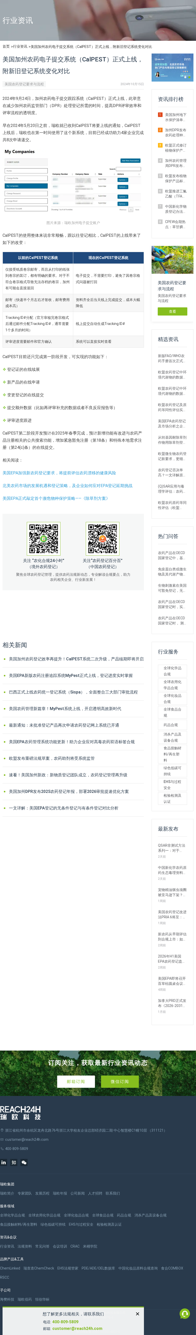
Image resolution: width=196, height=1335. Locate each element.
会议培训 (60, 1246)
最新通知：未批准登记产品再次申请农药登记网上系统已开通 (64, 725)
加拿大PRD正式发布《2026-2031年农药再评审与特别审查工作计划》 (172, 1003)
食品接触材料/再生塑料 (172, 754)
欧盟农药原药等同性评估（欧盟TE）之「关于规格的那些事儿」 (172, 505)
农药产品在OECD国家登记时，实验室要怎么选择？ (172, 604)
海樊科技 (7, 1299)
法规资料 (25, 1246)
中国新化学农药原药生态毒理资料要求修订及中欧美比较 (172, 870)
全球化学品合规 (172, 671)
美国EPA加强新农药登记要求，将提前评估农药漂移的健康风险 (59, 472)
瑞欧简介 (7, 1193)
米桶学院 (90, 1246)
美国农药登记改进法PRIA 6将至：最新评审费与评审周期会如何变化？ (172, 915)
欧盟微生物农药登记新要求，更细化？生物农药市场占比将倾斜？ (172, 456)
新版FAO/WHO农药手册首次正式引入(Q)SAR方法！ (172, 358)
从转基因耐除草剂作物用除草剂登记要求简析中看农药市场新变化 (172, 440)
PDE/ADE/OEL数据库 (98, 1268)
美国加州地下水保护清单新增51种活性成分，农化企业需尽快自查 (176, 117)
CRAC (75, 1246)
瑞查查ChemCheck (38, 1268)
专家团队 (25, 1193)
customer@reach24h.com (77, 1328)
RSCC (4, 1277)
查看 (172, 311)
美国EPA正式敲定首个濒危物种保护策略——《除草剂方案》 (56, 498)
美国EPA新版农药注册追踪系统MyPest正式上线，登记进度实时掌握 (71, 675)
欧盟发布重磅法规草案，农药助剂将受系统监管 (52, 758)
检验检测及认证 (172, 798)
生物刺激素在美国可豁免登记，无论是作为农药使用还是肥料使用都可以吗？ (172, 588)
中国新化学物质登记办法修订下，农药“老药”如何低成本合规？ (176, 209)
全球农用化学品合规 (172, 685)
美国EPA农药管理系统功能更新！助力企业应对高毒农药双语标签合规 (72, 741)
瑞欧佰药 (25, 1299)
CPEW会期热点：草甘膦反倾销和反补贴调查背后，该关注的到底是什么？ (176, 224)
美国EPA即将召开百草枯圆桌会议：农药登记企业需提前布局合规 (172, 981)
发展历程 (42, 1193)
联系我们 (113, 1193)
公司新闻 (77, 1193)
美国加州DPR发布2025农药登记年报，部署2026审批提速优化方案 (69, 791)
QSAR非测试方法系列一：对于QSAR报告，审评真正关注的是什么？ (171, 848)
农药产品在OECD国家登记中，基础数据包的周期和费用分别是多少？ (172, 555)
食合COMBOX (172, 1268)
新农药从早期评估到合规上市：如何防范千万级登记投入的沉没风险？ (172, 937)
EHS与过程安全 (172, 785)
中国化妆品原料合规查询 (138, 1268)
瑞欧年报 (60, 1193)
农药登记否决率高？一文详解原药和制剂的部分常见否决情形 (172, 473)
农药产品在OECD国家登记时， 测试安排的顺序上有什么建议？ (172, 621)
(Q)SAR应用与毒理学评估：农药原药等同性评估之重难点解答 (172, 489)
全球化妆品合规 (172, 698)
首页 (6, 46)
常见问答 (42, 1246)
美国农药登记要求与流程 (24, 84)
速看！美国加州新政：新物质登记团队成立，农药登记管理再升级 (68, 775)
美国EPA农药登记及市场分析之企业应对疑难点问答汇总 (172, 424)
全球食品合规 (172, 712)
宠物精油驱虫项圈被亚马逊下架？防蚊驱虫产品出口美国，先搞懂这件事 (172, 892)
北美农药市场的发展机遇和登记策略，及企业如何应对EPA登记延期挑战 (67, 485)
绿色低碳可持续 (172, 771)
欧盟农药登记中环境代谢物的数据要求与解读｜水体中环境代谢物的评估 (172, 391)
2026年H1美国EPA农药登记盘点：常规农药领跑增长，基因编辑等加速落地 (172, 959)
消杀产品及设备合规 (172, 737)
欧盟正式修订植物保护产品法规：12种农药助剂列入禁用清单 (176, 148)
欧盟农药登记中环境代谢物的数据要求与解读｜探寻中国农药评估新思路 (172, 375)
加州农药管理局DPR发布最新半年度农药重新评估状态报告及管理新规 (176, 163)
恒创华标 (42, 1299)
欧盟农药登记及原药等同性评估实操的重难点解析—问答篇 (172, 407)
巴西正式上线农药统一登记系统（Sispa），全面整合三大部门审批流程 (73, 692)
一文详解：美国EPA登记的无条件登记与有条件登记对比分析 (63, 808)
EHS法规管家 (67, 1268)
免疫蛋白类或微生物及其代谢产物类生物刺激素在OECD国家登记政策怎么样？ (172, 572)
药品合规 (171, 725)
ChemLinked (10, 1268)
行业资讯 (20, 46)
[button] (185, 77)
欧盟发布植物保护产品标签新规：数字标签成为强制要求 (176, 179)
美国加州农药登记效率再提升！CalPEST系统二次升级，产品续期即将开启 (76, 659)
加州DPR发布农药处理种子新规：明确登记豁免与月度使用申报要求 (176, 133)
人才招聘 (95, 1193)
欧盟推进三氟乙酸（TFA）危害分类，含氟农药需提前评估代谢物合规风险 (176, 194)
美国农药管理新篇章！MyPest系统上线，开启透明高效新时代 (65, 708)
